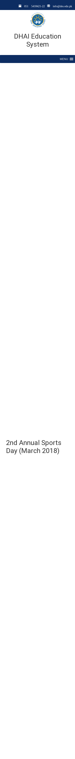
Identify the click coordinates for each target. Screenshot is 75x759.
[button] (64, 59)
